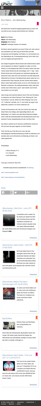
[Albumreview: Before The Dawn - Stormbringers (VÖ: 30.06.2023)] (8, 293)
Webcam (11, 404)
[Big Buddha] (8, 325)
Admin (19, 404)
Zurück (3, 188)
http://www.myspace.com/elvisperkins (13, 177)
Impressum (20, 402)
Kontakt (3, 404)
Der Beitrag (30, 168)
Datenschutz (30, 402)
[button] (7, 193)
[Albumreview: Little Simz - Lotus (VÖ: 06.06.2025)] (8, 220)
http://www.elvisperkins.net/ (9, 172)
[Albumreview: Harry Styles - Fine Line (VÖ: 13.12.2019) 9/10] (8, 366)
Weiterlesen (33, 238)
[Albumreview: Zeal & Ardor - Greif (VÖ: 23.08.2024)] (8, 257)
